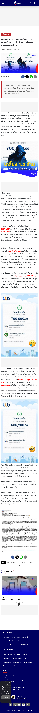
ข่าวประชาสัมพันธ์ (28, 662)
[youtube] (19, 705)
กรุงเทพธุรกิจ (6, 641)
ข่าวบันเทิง (6, 658)
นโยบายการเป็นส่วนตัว (9, 666)
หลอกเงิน (22, 563)
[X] (15, 705)
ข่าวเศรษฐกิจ (17, 662)
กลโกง (4, 566)
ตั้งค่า (5, 701)
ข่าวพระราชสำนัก (7, 655)
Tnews (16, 645)
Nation (14, 641)
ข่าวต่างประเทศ (7, 662)
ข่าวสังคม (9, 50)
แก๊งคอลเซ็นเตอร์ (12, 563)
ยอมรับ (6, 697)
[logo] (16, 3)
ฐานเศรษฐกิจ (24, 645)
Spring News (22, 641)
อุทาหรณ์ (10, 566)
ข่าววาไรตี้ (26, 658)
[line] (31, 76)
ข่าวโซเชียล (18, 566)
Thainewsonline (8, 645)
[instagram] (28, 705)
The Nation (6, 637)
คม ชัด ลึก (25, 637)
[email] (35, 76)
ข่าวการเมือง (17, 655)
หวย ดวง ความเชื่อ (16, 658)
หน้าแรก (3, 50)
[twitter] (27, 76)
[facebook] (23, 76)
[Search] (31, 3)
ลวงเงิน (29, 563)
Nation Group (16, 637)
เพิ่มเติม (6, 693)
